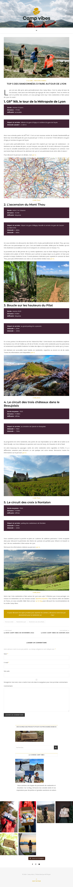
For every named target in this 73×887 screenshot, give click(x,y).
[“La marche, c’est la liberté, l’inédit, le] (27, 844)
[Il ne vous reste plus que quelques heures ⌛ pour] (9, 844)
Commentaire (8, 686)
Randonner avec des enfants (36, 622)
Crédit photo (36, 398)
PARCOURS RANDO (40, 80)
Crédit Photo (36, 200)
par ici (34, 155)
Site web (7, 671)
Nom (6, 654)
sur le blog (39, 601)
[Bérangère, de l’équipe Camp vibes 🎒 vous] (27, 816)
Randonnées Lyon (21, 622)
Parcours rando (9, 622)
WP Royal (47, 874)
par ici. (25, 453)
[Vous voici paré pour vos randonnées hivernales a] (9, 816)
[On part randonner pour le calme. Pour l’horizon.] (46, 812)
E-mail (6, 662)
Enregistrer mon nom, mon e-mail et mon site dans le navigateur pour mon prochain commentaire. (36, 682)
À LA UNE (30, 80)
